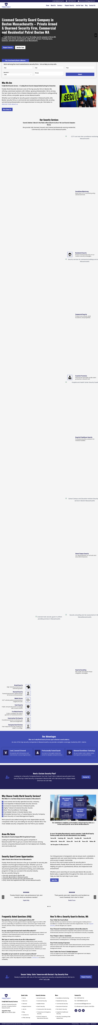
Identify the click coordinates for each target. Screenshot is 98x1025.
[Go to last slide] (3, 897)
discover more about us (10, 104)
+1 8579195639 (80, 1001)
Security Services (50, 119)
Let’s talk (47, 979)
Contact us (35, 957)
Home (47, 5)
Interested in (6, 72)
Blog (86, 5)
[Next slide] (96, 35)
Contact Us (92, 5)
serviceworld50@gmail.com (83, 1003)
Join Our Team (79, 5)
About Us (53, 5)
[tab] (47, 906)
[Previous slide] (2, 35)
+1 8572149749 (80, 998)
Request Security (69, 5)
